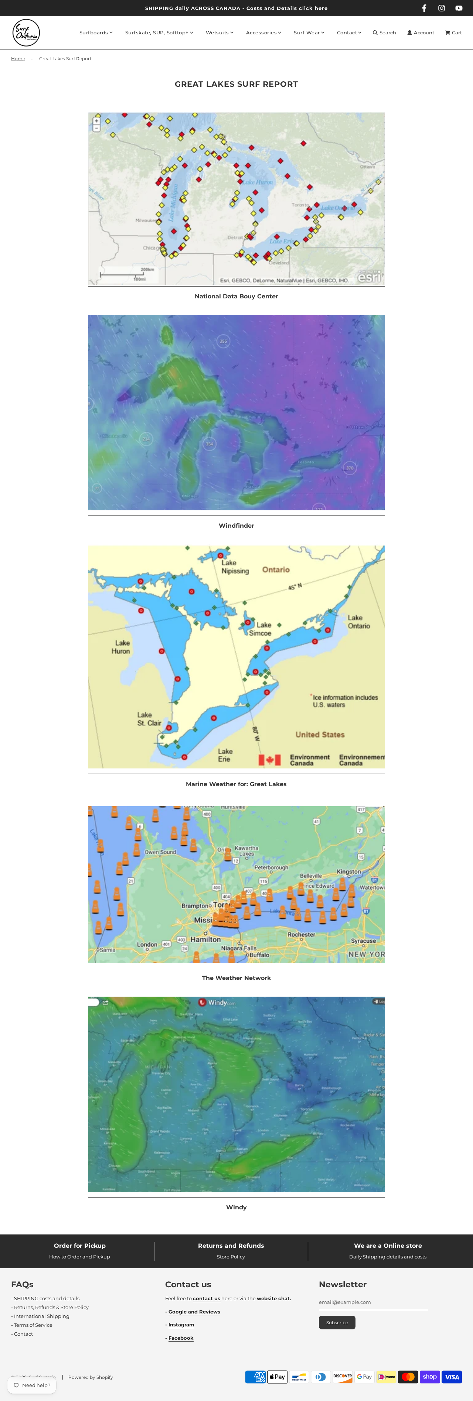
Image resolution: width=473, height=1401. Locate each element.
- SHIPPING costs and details (45, 1298)
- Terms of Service (31, 1325)
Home (18, 58)
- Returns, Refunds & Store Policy (50, 1307)
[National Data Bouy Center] (236, 283)
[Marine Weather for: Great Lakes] (236, 770)
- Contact (22, 1334)
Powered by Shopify (90, 1377)
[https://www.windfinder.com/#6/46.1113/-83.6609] (236, 512)
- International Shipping (40, 1316)
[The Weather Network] (236, 965)
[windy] (236, 1194)
